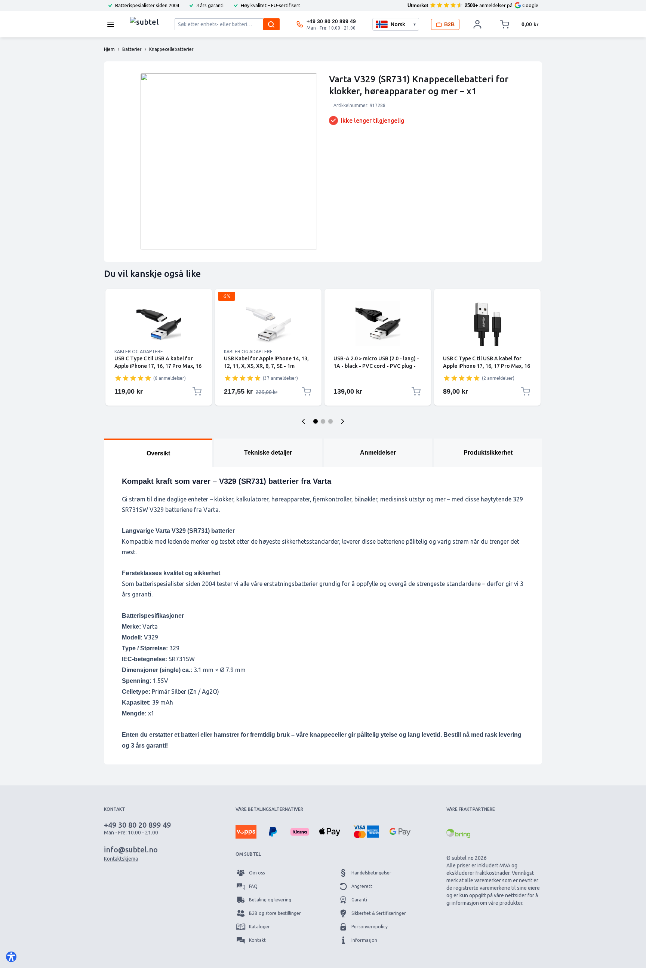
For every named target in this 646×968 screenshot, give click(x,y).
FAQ (253, 886)
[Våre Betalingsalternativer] (246, 831)
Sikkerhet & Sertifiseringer (378, 913)
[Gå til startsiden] (144, 22)
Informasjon (364, 940)
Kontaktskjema (121, 859)
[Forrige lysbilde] (303, 421)
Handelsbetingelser (371, 872)
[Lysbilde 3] (330, 421)
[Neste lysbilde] (342, 421)
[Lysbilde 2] (323, 421)
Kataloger (259, 926)
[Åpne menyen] (113, 24)
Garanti (359, 899)
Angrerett (361, 886)
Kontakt (257, 940)
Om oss (257, 872)
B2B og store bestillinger (275, 913)
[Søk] (271, 24)
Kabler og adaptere (138, 351)
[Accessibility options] (11, 957)
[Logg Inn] (477, 24)
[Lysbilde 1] (315, 421)
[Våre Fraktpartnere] (458, 833)
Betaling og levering (270, 899)
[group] (133, 378)
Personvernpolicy (369, 926)
